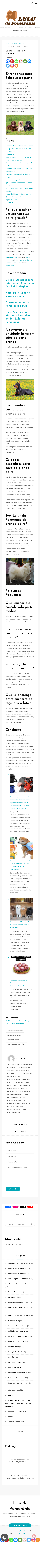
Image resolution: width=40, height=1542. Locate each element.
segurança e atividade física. (16, 1044)
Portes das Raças (15, 44)
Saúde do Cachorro (15, 1378)
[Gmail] (21, 61)
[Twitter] (8, 66)
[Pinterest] (12, 61)
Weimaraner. (10, 265)
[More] (16, 66)
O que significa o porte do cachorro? (20, 194)
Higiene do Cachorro (16, 1341)
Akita (7, 257)
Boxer (28, 257)
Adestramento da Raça (17, 1268)
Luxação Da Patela (15, 1352)
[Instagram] (12, 66)
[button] (32, 3)
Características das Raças (18, 1302)
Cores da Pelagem (15, 1321)
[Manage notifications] (34, 1536)
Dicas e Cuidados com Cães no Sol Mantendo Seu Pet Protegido (20, 283)
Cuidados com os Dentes (18, 1331)
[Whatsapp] (16, 61)
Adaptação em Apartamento (19, 1263)
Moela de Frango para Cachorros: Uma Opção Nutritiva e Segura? (18, 983)
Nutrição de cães (14, 1362)
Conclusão (9, 202)
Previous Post (21, 1124)
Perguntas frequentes (14, 180)
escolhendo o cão (13, 1039)
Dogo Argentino (20, 260)
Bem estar (12, 1297)
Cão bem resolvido (15, 1390)
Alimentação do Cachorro (18, 1279)
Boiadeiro (13, 257)
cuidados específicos (14, 1035)
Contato (11, 1395)
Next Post (19, 1132)
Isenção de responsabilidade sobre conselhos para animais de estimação (18, 1403)
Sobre (10, 1416)
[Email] (25, 61)
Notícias (11, 1357)
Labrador (16, 263)
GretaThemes (24, 1534)
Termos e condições (16, 1422)
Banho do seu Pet (15, 1292)
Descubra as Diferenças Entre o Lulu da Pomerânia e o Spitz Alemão (21, 924)
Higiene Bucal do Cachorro (18, 1336)
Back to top (19, 1525)
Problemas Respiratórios (17, 1372)
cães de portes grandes (15, 1031)
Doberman (9, 260)
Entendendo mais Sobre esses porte (19, 146)
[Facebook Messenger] (29, 61)
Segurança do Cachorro (17, 1383)
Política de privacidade (17, 1411)
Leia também (11, 154)
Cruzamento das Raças (17, 1326)
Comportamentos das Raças (19, 1315)
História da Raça (14, 1346)
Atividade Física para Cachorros (20, 1284)
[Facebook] (8, 61)
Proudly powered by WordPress (17, 1531)
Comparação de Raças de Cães (20, 1307)
